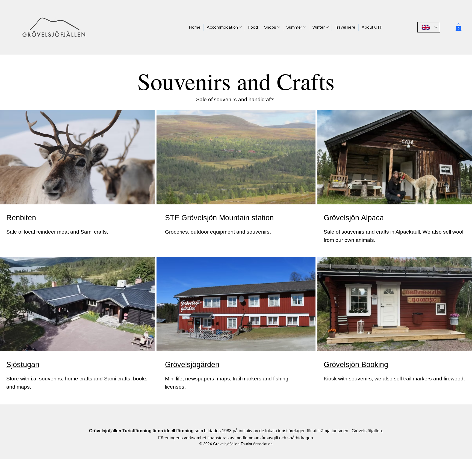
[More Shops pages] (278, 27)
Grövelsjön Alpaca (354, 218)
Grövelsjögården (192, 364)
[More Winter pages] (327, 27)
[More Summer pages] (304, 27)
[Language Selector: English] (428, 27)
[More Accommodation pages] (240, 27)
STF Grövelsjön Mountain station (219, 218)
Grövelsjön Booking (356, 364)
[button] (458, 27)
